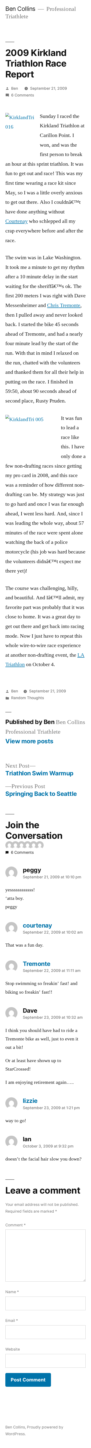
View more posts (29, 741)
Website (12, 1349)
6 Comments (22, 95)
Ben (14, 88)
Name (12, 1292)
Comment (15, 1225)
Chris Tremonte (63, 305)
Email (11, 1320)
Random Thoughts (27, 698)
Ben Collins (20, 8)
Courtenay (16, 221)
